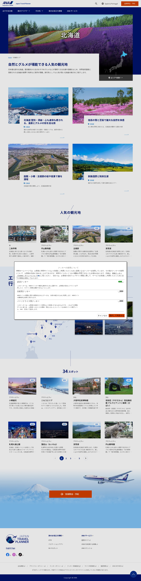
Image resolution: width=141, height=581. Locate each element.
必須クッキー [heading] (22, 282)
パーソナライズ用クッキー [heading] (28, 301)
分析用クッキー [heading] (23, 291)
